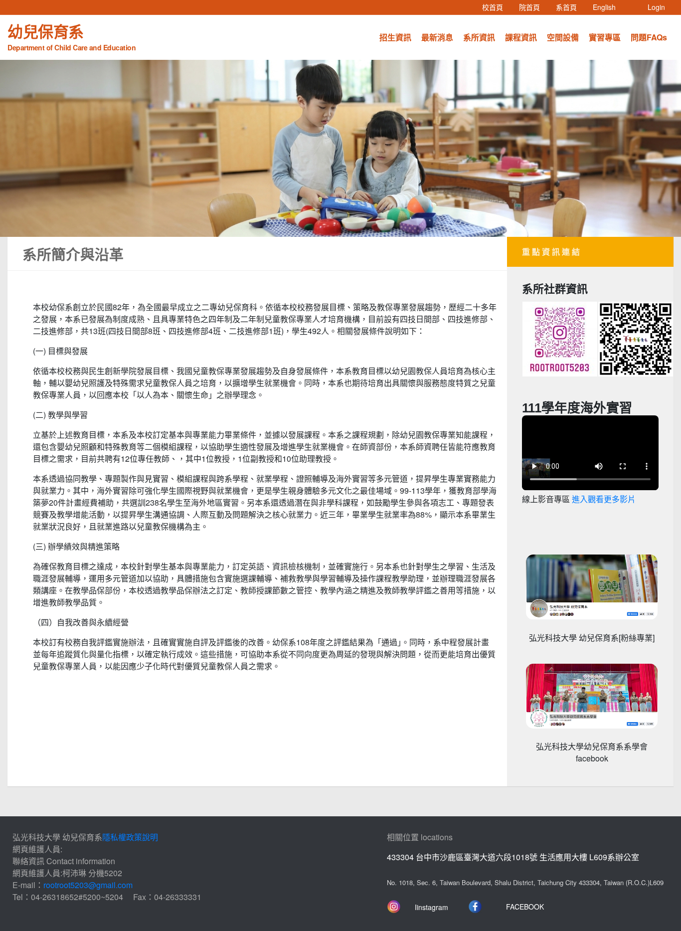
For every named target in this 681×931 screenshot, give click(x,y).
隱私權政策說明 (130, 837)
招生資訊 (395, 37)
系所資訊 (479, 37)
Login (656, 7)
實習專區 (605, 37)
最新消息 (437, 37)
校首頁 (496, 6)
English (608, 6)
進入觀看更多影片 (604, 499)
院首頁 (533, 6)
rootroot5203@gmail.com (88, 885)
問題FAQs (649, 37)
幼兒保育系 (71, 36)
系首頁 (570, 6)
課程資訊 (521, 37)
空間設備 (563, 37)
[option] (340, 148)
